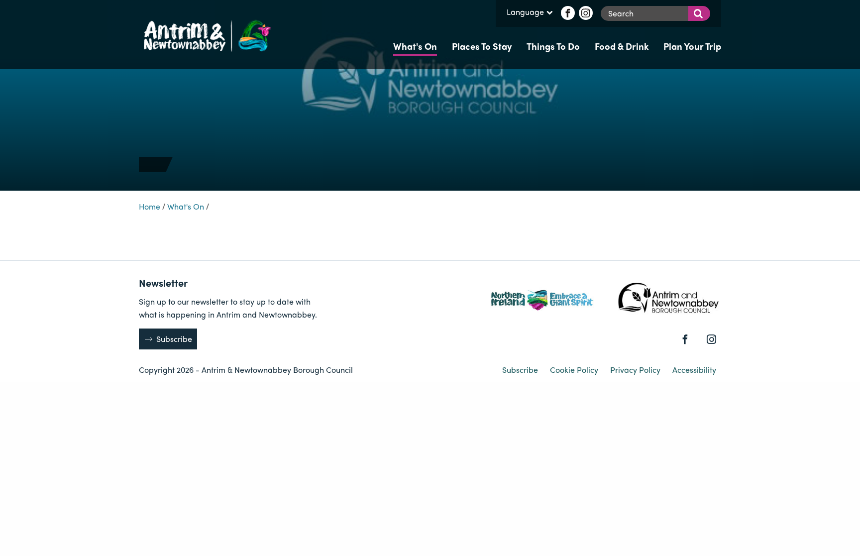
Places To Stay (482, 46)
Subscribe (174, 338)
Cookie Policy (575, 369)
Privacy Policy (636, 369)
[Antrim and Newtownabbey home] (206, 34)
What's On (415, 46)
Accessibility (694, 369)
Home (149, 206)
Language (525, 12)
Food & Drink (621, 46)
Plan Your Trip (692, 46)
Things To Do (553, 46)
